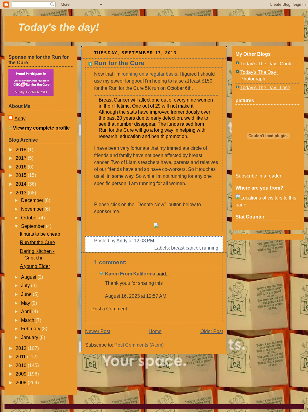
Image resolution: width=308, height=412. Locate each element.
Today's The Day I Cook (265, 63)
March (28, 320)
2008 (22, 382)
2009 (22, 373)
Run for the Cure (37, 242)
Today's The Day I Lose (265, 87)
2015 (22, 175)
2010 (22, 365)
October (30, 217)
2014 (22, 184)
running (210, 247)
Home (155, 331)
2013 (22, 192)
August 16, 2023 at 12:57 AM (135, 296)
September (33, 226)
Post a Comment (109, 308)
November (33, 209)
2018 (22, 149)
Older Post (211, 331)
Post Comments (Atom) (139, 345)
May (26, 303)
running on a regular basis (149, 74)
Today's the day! (58, 27)
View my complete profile (41, 128)
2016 (22, 166)
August (29, 277)
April (26, 311)
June (27, 294)
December (33, 200)
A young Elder (35, 266)
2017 (22, 158)
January (30, 337)
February (31, 328)
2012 (22, 348)
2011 (21, 356)
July (26, 285)
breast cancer (185, 247)
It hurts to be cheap (40, 234)
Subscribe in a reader (258, 175)
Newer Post (97, 331)
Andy (20, 118)
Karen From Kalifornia (130, 273)
